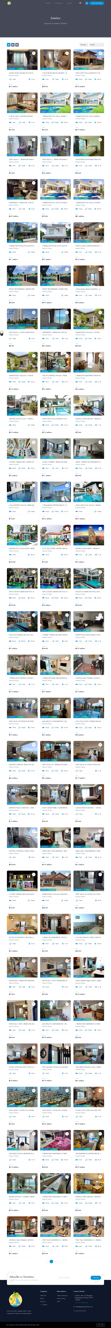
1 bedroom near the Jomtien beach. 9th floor (61, 678)
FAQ (58, 1301)
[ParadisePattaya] (9, 3)
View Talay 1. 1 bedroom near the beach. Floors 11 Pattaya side (67, 159)
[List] (13, 45)
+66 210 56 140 (81, 1311)
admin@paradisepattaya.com (84, 1306)
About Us (43, 1295)
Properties (59, 3)
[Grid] (8, 45)
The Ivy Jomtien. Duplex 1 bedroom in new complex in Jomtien (67, 375)
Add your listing (97, 3)
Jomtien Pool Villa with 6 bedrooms (24, 548)
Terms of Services (62, 1295)
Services (42, 1301)
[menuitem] (77, 7)
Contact (69, 3)
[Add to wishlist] (33, 53)
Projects (48, 3)
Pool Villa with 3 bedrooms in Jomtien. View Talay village (66, 548)
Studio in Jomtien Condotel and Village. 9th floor (30, 937)
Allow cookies (101, 1325)
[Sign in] (87, 3)
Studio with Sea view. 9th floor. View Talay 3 (27, 1067)
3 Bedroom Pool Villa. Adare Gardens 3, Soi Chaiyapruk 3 (65, 116)
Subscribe (96, 1277)
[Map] (17, 45)
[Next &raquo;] (63, 1261)
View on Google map (81, 1302)
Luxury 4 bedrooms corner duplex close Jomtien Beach (32, 462)
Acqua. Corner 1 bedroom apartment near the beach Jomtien (67, 462)
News (42, 1298)
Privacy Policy (61, 1298)
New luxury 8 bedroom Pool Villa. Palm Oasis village (31, 591)
